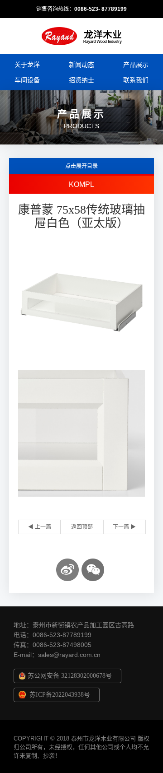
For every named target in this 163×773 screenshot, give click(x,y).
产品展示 (136, 64)
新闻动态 (81, 64)
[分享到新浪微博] (67, 570)
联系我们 (136, 80)
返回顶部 (82, 527)
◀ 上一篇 (39, 527)
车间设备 (27, 80)
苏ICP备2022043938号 (59, 694)
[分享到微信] (93, 570)
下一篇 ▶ (124, 527)
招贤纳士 (81, 80)
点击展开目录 (81, 166)
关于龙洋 (27, 64)
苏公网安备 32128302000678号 (70, 675)
